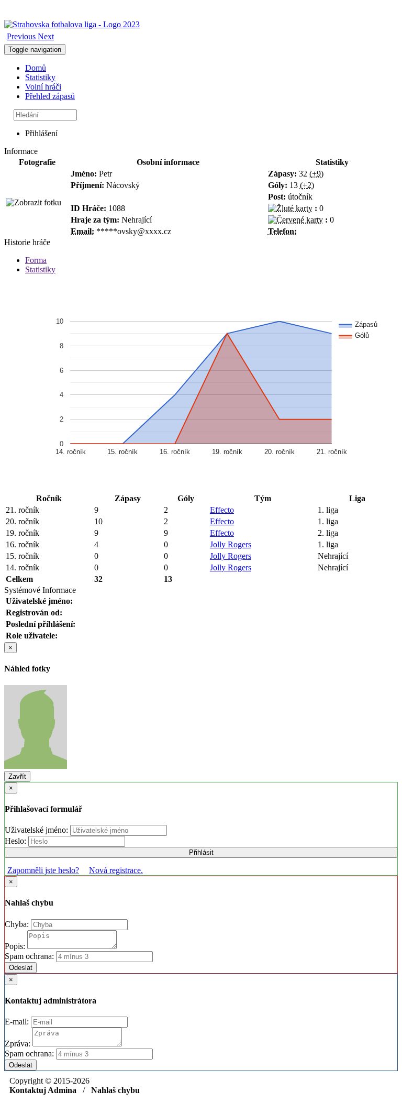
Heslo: (16, 840)
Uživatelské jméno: (37, 829)
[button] (22, 36)
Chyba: (18, 924)
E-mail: (18, 1021)
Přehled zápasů (50, 96)
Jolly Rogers (230, 544)
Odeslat (20, 968)
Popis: (16, 946)
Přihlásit (201, 852)
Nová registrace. (116, 870)
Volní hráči (43, 86)
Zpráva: (18, 1043)
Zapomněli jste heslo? (43, 870)
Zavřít (17, 776)
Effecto (222, 509)
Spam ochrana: (29, 956)
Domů (35, 67)
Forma (36, 260)
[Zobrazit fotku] (33, 202)
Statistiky (40, 77)
